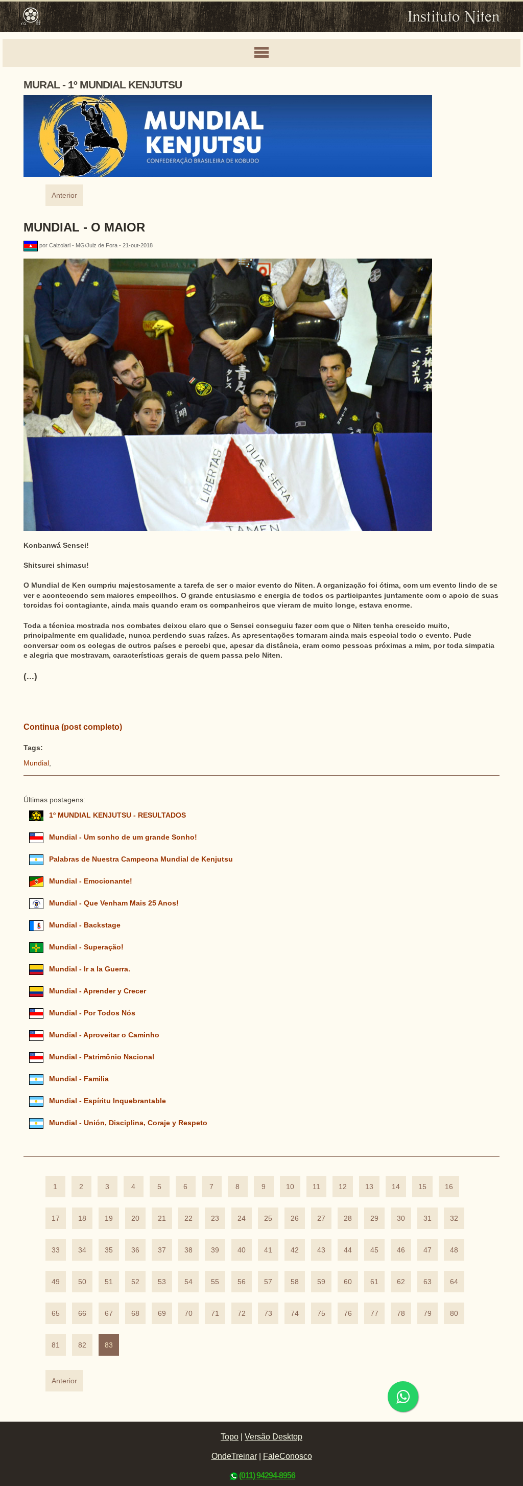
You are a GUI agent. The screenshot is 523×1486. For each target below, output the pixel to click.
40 (241, 1250)
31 (427, 1218)
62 (401, 1282)
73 (268, 1313)
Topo (230, 1436)
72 (241, 1313)
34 (82, 1250)
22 (188, 1218)
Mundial (36, 763)
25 (268, 1218)
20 (135, 1218)
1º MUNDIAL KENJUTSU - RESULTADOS (117, 815)
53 (162, 1282)
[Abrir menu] (261, 53)
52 (135, 1282)
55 (215, 1282)
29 (374, 1218)
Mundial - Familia (79, 1079)
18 (82, 1218)
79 (427, 1313)
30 (401, 1218)
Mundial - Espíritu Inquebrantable (107, 1101)
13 (369, 1187)
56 (241, 1282)
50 (82, 1282)
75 (321, 1313)
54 (188, 1282)
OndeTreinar (234, 1456)
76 (348, 1313)
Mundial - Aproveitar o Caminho (104, 1035)
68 (135, 1313)
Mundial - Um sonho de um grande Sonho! (123, 837)
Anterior (64, 195)
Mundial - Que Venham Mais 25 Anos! (114, 903)
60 (348, 1282)
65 (56, 1313)
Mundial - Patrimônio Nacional (101, 1057)
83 (109, 1345)
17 (56, 1218)
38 (188, 1250)
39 (215, 1250)
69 (162, 1313)
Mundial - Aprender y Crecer (97, 991)
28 (348, 1218)
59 (321, 1282)
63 (427, 1282)
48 (454, 1250)
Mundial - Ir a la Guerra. (89, 969)
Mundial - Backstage (85, 925)
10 (290, 1187)
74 (295, 1313)
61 (374, 1282)
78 (401, 1313)
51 (109, 1282)
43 (321, 1250)
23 (215, 1218)
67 (109, 1313)
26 (295, 1218)
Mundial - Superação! (86, 947)
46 (401, 1250)
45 (374, 1250)
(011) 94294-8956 (267, 1475)
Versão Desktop (273, 1436)
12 (343, 1187)
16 (449, 1187)
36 (135, 1250)
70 (188, 1313)
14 (396, 1187)
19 (109, 1218)
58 (295, 1282)
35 (109, 1250)
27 (321, 1218)
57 (268, 1282)
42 (295, 1250)
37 (162, 1250)
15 (422, 1187)
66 (82, 1313)
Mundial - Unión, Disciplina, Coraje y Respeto (128, 1123)
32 (454, 1218)
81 (56, 1345)
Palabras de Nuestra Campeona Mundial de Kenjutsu (141, 859)
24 (241, 1218)
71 (215, 1313)
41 (268, 1250)
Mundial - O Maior (84, 227)
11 (316, 1187)
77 (374, 1313)
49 (56, 1282)
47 (427, 1250)
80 (454, 1313)
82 (82, 1345)
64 (454, 1282)
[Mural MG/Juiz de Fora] (31, 245)
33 (56, 1250)
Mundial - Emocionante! (90, 881)
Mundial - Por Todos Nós (92, 1013)
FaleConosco (287, 1456)
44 (348, 1250)
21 (162, 1218)
